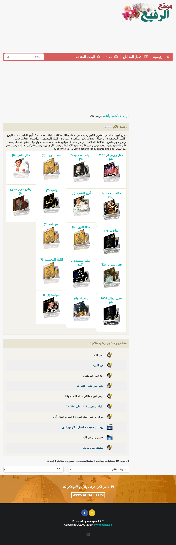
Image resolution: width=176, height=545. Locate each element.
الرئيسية (159, 57)
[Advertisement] (59, 25)
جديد (109, 57)
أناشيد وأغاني (110, 116)
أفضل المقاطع (133, 57)
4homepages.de (102, 525)
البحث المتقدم (86, 57)
